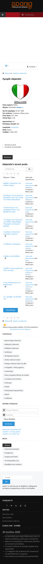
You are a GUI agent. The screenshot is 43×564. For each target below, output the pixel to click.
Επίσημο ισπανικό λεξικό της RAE (15, 364)
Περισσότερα (10, 310)
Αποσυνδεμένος (20, 102)
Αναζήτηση (8, 398)
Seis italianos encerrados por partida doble (21, 556)
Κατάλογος (8, 352)
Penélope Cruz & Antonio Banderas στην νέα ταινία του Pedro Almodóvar (13, 197)
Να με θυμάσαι (9, 419)
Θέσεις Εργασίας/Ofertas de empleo (17, 375)
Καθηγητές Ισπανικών (12, 344)
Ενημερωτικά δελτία (11, 457)
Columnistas (9, 371)
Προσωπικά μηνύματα (12, 449)
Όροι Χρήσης (7, 518)
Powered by (14, 329)
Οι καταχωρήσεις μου (12, 461)
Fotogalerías (9, 453)
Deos (27, 260)
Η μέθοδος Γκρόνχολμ (11, 244)
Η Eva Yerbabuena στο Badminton (12, 284)
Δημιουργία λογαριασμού (11, 429)
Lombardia (14, 127)
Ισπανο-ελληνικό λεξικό (12, 360)
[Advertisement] (21, 41)
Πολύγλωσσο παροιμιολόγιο (14, 390)
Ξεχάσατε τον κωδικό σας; (11, 434)
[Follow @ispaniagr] (11, 505)
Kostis (27, 236)
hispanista (29, 301)
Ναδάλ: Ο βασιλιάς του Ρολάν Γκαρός (12, 184)
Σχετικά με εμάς (8, 514)
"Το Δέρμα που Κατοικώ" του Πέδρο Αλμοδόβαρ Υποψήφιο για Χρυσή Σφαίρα (13, 223)
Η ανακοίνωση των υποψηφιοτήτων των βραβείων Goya (11, 210)
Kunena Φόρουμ (25, 329)
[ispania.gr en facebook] (7, 505)
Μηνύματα (7, 157)
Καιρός (7, 387)
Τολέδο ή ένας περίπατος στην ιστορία (13, 269)
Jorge (27, 212)
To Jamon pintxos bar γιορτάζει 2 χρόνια (11, 233)
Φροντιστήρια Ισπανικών (13, 340)
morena (28, 248)
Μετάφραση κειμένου (12, 356)
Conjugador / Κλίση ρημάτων (14, 367)
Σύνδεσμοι (8, 383)
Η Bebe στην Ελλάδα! (11, 256)
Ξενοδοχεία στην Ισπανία (13, 379)
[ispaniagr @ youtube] (20, 505)
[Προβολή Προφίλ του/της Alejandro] (20, 91)
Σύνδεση (8, 424)
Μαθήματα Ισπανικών (12, 348)
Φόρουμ (7, 445)
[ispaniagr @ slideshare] (25, 505)
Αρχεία (7, 394)
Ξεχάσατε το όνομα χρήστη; (11, 432)
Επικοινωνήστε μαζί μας (11, 521)
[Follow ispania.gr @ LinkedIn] (16, 505)
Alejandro (28, 187)
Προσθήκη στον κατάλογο (13, 464)
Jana (26, 224)
